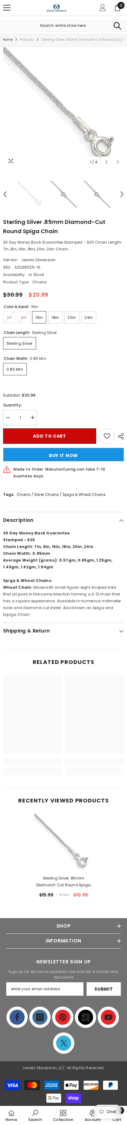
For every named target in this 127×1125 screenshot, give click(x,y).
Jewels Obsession (38, 259)
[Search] (117, 26)
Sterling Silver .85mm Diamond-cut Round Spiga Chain (63, 882)
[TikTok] (85, 1017)
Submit (103, 989)
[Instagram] (40, 1017)
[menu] (6, 7)
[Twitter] (63, 1043)
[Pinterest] (62, 1017)
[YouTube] (108, 1017)
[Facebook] (17, 1017)
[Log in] (102, 7)
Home (8, 39)
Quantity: (12, 405)
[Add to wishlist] (107, 436)
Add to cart (49, 436)
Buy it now (63, 455)
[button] (106, 162)
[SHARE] (119, 436)
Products (27, 39)
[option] (63, 107)
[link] (32, 761)
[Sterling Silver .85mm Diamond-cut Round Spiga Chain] (63, 843)
